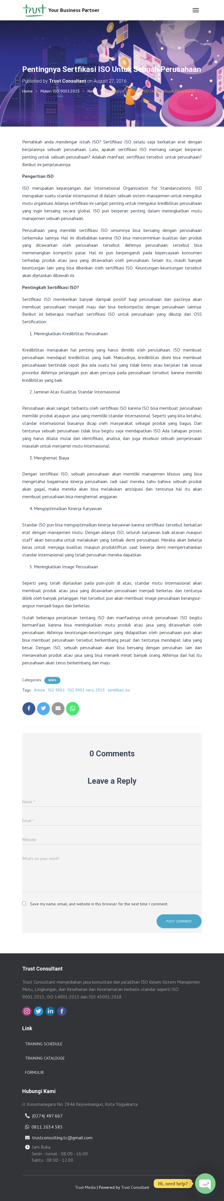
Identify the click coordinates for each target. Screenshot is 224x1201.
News (92, 91)
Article (39, 690)
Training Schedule (43, 1043)
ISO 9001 (56, 690)
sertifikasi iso (119, 690)
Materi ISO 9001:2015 (60, 91)
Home (27, 91)
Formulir (34, 1072)
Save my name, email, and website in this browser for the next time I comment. (99, 903)
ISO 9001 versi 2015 (86, 690)
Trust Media (85, 1187)
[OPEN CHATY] (205, 1183)
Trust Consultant (135, 1187)
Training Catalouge (45, 1058)
